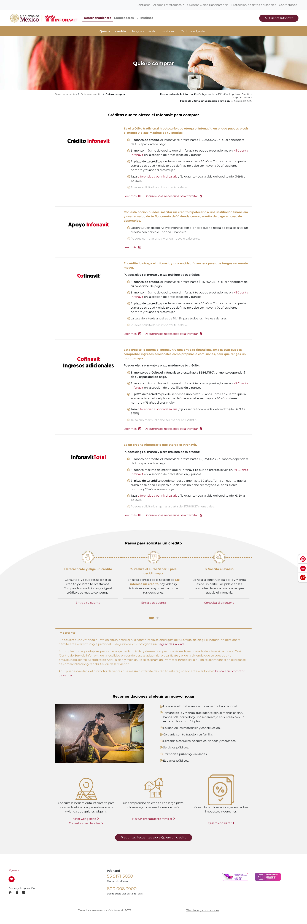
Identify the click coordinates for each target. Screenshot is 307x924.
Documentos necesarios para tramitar (171, 196)
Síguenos (14, 870)
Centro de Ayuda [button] (193, 31)
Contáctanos (288, 5)
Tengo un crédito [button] (144, 31)
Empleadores (124, 18)
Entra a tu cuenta (88, 602)
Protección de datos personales (253, 5)
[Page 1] (151, 618)
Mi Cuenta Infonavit (279, 18)
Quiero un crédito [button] (113, 31)
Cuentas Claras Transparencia (207, 5)
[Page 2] (157, 618)
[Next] (253, 584)
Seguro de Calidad (171, 644)
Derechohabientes (97, 18)
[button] (132, 196)
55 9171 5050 (120, 876)
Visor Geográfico (84, 818)
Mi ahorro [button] (169, 31)
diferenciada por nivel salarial (158, 176)
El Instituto (145, 18)
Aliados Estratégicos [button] (167, 5)
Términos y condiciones (202, 910)
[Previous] (54, 583)
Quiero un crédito (91, 94)
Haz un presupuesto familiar (152, 818)
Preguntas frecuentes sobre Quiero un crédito (153, 837)
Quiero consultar (219, 823)
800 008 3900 (122, 888)
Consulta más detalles (84, 823)
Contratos (143, 5)
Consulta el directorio (219, 602)
